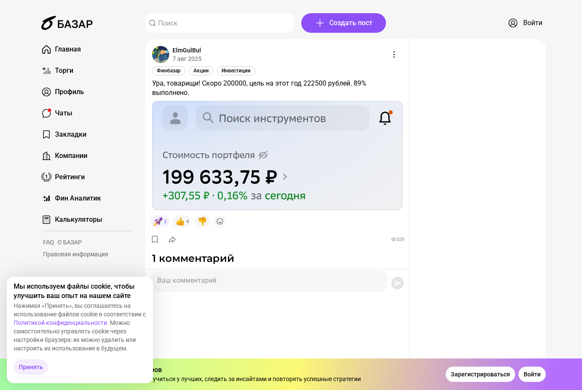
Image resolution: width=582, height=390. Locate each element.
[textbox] (268, 278)
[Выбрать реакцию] (219, 221)
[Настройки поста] (394, 54)
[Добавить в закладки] (155, 239)
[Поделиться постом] (172, 239)
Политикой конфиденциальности (60, 322)
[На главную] (67, 23)
